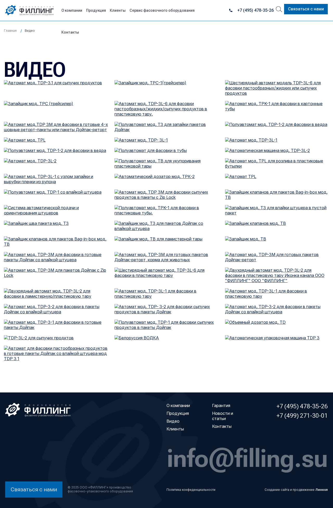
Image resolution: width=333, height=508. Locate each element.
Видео (173, 421)
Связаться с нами (306, 9)
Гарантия (221, 405)
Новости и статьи (222, 416)
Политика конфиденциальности (190, 490)
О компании (71, 10)
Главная (10, 31)
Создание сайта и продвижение (296, 490)
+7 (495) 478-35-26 (255, 10)
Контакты (70, 32)
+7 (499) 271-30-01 (302, 415)
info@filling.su (247, 457)
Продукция (96, 10)
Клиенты (118, 10)
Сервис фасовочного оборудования (162, 10)
